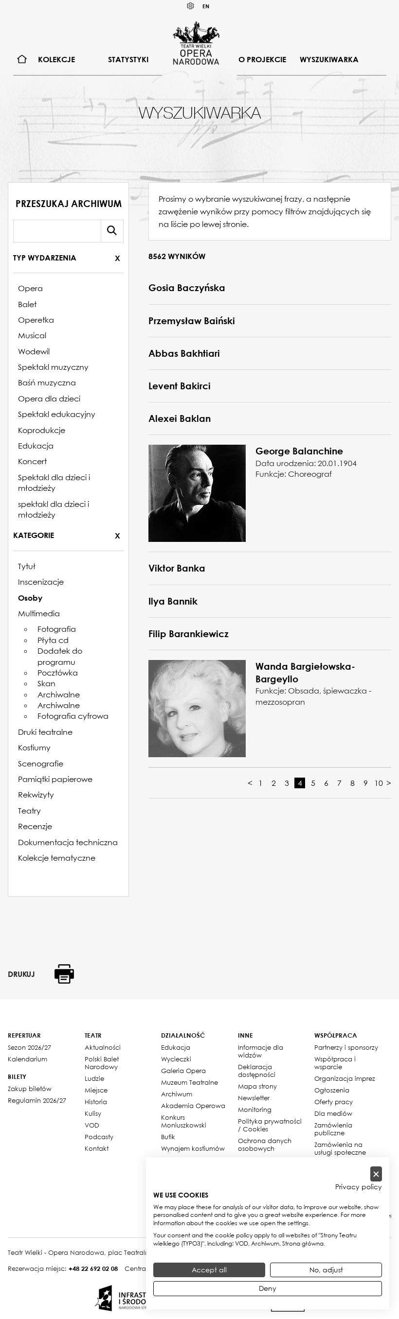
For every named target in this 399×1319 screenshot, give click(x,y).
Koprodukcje (41, 430)
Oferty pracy (333, 1102)
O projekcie (262, 59)
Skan (46, 683)
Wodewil (34, 351)
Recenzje (35, 826)
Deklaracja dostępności (256, 1070)
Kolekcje (56, 59)
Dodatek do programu (59, 656)
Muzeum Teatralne (189, 1082)
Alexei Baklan (179, 418)
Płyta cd (53, 640)
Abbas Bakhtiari (184, 353)
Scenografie (40, 763)
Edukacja (36, 446)
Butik (168, 1137)
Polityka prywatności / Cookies (270, 1125)
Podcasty (99, 1137)
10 (378, 783)
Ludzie (94, 1078)
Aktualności (103, 1047)
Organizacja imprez (344, 1078)
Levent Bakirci (179, 386)
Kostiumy (34, 747)
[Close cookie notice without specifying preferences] (376, 1173)
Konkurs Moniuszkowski (183, 1121)
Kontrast (190, 6)
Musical (32, 335)
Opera (30, 288)
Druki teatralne (45, 732)
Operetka (36, 320)
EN (205, 6)
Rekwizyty (36, 794)
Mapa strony (257, 1086)
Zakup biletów (30, 1089)
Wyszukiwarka (329, 59)
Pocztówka (57, 672)
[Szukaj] (112, 231)
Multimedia (39, 613)
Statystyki (128, 59)
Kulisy (93, 1113)
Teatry (29, 811)
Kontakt (97, 1148)
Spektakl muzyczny (53, 367)
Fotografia (56, 629)
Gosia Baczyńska (186, 287)
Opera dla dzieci (49, 398)
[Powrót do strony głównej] (196, 42)
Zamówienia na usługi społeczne (340, 1148)
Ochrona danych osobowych (264, 1144)
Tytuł (27, 566)
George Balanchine (299, 451)
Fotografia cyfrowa (73, 716)
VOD (92, 1125)
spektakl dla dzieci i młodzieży (53, 509)
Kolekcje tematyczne (56, 858)
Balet (27, 304)
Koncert (32, 461)
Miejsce (96, 1090)
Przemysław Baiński (191, 320)
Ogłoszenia (331, 1090)
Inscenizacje (41, 582)
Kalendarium (27, 1059)
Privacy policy (358, 1187)
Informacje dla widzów (260, 1051)
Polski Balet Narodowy (102, 1063)
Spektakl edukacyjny (56, 414)
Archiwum (176, 1094)
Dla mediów (333, 1113)
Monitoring (255, 1109)
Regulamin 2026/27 (37, 1100)
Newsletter (254, 1098)
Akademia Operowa (193, 1106)
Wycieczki (176, 1059)
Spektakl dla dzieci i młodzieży (54, 482)
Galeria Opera (183, 1071)
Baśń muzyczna (47, 382)
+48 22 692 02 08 (93, 1268)
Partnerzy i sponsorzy (346, 1047)
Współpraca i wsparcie (335, 1063)
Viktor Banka (176, 568)
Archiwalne (58, 694)
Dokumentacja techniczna (68, 842)
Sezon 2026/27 (29, 1047)
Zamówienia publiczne (333, 1129)
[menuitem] (22, 60)
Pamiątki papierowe (55, 779)
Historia (96, 1102)
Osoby (30, 598)
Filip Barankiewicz (188, 633)
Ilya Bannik (173, 601)
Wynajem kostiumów (193, 1148)
